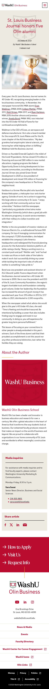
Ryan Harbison (38, 112)
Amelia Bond (14, 119)
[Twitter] (11, 525)
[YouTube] (17, 603)
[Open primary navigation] (44, 5)
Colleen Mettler (29, 109)
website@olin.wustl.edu (24, 618)
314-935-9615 (16, 499)
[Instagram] (32, 603)
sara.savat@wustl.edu (19, 502)
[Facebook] (5, 525)
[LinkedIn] (18, 525)
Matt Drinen (12, 112)
